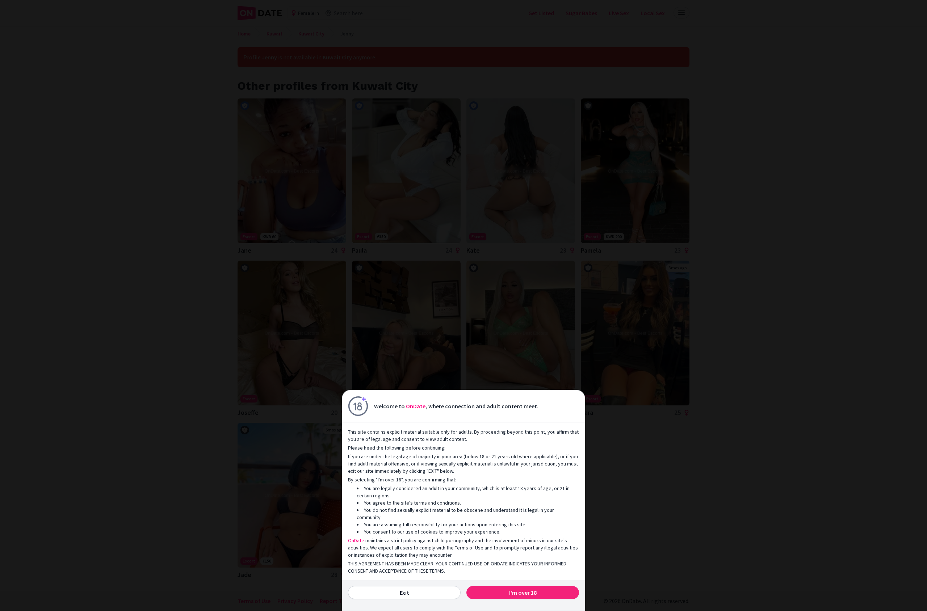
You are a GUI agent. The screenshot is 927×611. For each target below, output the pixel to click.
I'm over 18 (523, 592)
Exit (404, 592)
